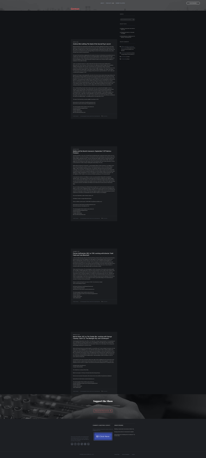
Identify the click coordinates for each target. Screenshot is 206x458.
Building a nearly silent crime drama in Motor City (124, 429)
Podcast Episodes (97, 116)
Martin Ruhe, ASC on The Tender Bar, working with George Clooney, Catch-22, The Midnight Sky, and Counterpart (92, 337)
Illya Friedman (76, 116)
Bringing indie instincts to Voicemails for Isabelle (124, 431)
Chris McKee (123, 52)
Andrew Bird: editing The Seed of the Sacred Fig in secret (92, 44)
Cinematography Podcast (85, 116)
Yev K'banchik (123, 59)
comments (105, 116)
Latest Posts (91, 116)
